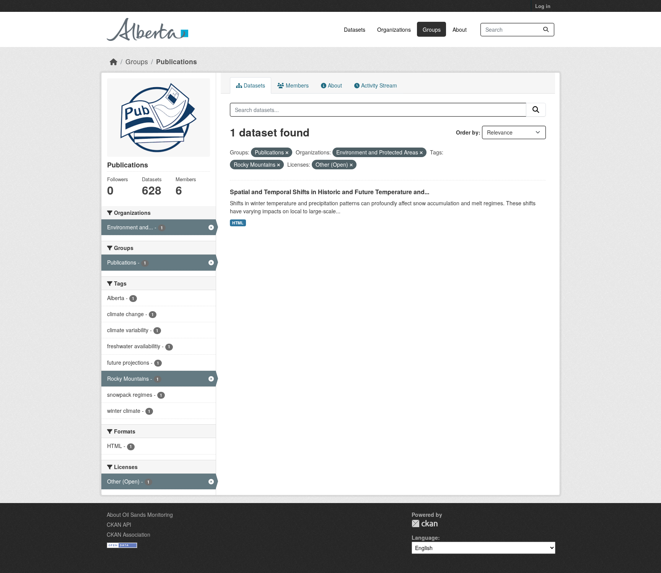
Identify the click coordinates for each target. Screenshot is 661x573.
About (460, 29)
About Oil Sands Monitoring (140, 514)
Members (296, 85)
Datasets (354, 29)
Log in (542, 6)
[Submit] (546, 29)
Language (425, 537)
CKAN (425, 523)
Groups (432, 29)
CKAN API (119, 524)
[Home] (113, 61)
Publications (176, 61)
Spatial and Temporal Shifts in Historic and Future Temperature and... (329, 191)
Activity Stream (378, 85)
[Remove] (286, 152)
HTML (237, 223)
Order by (467, 132)
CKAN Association (128, 534)
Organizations (394, 29)
